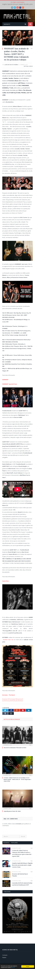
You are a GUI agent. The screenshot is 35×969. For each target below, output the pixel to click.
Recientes (6, 843)
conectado (18, 824)
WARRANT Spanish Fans (9, 384)
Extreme (5, 700)
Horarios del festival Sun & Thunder (20, 875)
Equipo (4, 957)
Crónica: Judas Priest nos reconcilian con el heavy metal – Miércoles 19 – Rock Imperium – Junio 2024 (18, 779)
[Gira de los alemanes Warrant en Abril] (17, 736)
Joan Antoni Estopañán (11, 64)
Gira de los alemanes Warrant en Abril (15, 747)
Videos (31, 66)
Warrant (19, 700)
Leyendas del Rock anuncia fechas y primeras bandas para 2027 (22, 884)
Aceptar (27, 966)
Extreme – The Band (8, 695)
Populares (14, 843)
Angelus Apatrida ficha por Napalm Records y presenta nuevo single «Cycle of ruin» (22, 865)
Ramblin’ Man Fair (8, 639)
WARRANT (5, 379)
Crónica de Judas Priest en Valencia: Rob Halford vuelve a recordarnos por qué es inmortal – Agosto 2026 (22, 853)
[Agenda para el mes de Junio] (17, 799)
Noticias (26, 66)
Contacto (4, 955)
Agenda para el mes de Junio (12, 811)
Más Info (13, 967)
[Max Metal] (17, 16)
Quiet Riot (5, 581)
